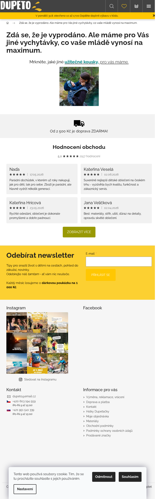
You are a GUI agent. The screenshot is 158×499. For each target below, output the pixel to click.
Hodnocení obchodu (79, 147)
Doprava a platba (98, 402)
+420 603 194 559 (24, 401)
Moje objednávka (97, 416)
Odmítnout (103, 477)
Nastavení (25, 489)
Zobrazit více (79, 232)
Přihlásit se (100, 275)
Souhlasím (130, 477)
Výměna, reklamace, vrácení (105, 397)
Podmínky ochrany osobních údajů (109, 430)
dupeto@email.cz (24, 396)
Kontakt (91, 406)
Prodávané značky (98, 435)
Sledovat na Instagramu (40, 379)
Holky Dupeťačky (97, 411)
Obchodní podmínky (100, 425)
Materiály (92, 421)
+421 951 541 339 (23, 409)
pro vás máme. (97, 61)
